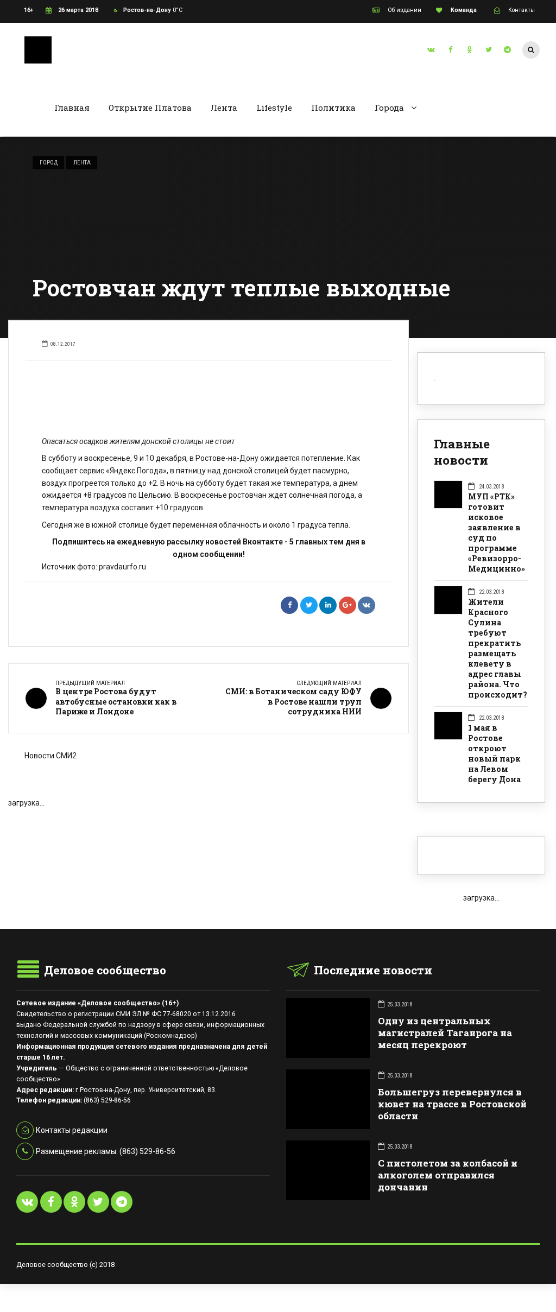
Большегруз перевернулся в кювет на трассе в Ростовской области (452, 1104)
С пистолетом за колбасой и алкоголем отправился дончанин (447, 1175)
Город (49, 162)
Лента (224, 107)
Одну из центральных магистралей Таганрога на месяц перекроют (445, 1033)
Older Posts (208, 826)
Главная (72, 107)
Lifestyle (274, 107)
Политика (333, 107)
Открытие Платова (150, 107)
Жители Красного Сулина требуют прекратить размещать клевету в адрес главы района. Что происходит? (497, 648)
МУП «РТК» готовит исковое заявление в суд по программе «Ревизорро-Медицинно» (496, 533)
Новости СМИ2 (50, 755)
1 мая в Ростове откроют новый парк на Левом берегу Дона (494, 753)
